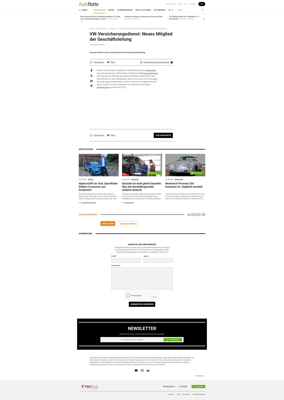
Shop (180, 4)
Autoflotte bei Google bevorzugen (156, 62)
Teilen (112, 62)
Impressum (171, 394)
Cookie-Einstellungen (199, 394)
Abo (201, 4)
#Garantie (134, 179)
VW (141, 73)
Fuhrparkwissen (124, 10)
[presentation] (203, 19)
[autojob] (196, 214)
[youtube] (136, 370)
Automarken (159, 10)
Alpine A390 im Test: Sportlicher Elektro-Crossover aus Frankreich (98, 187)
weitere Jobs (108, 223)
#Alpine (90, 179)
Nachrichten (99, 10)
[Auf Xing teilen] (91, 86)
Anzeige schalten (128, 223)
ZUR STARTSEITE (163, 135)
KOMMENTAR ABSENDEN (142, 304)
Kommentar (115, 265)
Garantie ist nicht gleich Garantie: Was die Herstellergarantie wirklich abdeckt (142, 187)
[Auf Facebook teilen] (91, 70)
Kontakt (183, 386)
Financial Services (150, 73)
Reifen (111, 10)
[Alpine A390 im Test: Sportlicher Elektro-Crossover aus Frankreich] (99, 165)
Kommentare (99, 62)
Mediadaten (169, 386)
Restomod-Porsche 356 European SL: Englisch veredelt (183, 185)
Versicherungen (103, 87)
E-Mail (113, 256)
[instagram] (142, 370)
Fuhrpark (112, 29)
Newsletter (171, 4)
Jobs (186, 4)
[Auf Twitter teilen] (91, 75)
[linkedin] (148, 370)
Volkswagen (151, 70)
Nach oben (199, 376)
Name (146, 256)
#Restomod (179, 179)
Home (92, 29)
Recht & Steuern (143, 10)
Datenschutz (186, 394)
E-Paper (193, 4)
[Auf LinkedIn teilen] (91, 81)
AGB (178, 394)
